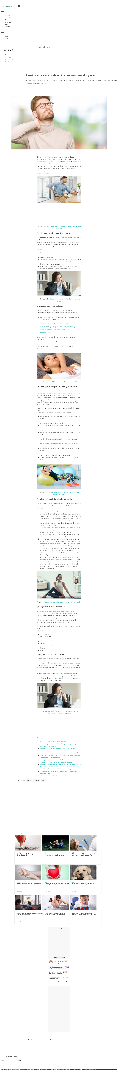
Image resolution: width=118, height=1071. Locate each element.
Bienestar (8, 15)
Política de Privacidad (10, 40)
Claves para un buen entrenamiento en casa (54, 760)
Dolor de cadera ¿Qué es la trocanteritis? (53, 741)
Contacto (7, 38)
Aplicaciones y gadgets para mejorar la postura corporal (59, 753)
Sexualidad (8, 26)
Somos (6, 36)
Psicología (8, 22)
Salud (7, 24)
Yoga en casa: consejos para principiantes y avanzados (62, 602)
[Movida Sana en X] (8, 50)
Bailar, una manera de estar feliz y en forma (54, 776)
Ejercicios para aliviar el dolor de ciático (53, 751)
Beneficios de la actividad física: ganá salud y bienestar (58, 748)
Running (50, 960)
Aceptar (84, 1069)
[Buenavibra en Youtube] (10, 50)
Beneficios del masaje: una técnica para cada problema (58, 769)
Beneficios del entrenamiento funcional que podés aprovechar (60, 764)
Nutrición (8, 20)
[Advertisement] (73, 90)
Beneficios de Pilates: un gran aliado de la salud (56, 762)
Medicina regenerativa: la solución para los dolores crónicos (60, 766)
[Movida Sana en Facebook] (4, 50)
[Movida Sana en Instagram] (6, 50)
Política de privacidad (36, 1043)
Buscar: (2, 1060)
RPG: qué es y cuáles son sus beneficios (65, 382)
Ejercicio (8, 18)
